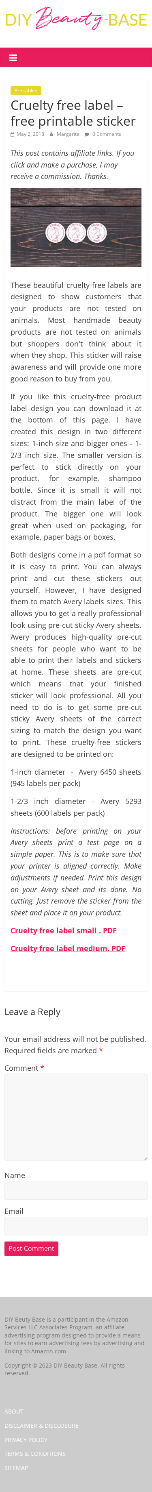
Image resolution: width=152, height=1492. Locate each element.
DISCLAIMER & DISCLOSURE (41, 1425)
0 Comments (106, 134)
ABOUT (14, 1411)
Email (14, 1211)
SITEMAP (16, 1468)
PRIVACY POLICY (25, 1440)
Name (14, 1175)
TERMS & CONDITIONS (35, 1453)
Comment (24, 1068)
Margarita (69, 134)
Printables (26, 90)
